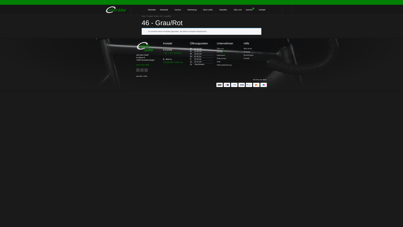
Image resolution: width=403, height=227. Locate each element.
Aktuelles (223, 10)
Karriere (250, 9)
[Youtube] (146, 70)
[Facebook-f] (138, 70)
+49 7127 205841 (172, 53)
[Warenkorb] (287, 10)
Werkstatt (164, 10)
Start (143, 16)
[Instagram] (142, 70)
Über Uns (238, 10)
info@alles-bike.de (173, 62)
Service (178, 10)
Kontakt (262, 10)
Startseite (152, 10)
